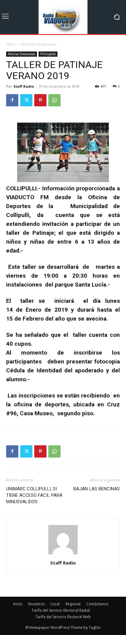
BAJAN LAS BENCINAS (96, 489)
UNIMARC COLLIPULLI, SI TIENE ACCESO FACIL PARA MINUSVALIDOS (34, 495)
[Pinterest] (40, 100)
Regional (72, 603)
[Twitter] (26, 100)
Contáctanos (97, 603)
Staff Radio (23, 86)
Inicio (10, 44)
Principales (48, 54)
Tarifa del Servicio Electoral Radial (60, 610)
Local (55, 603)
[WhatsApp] (54, 100)
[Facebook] (12, 100)
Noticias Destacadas (39, 44)
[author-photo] (63, 554)
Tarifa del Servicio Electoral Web (63, 616)
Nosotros (36, 603)
